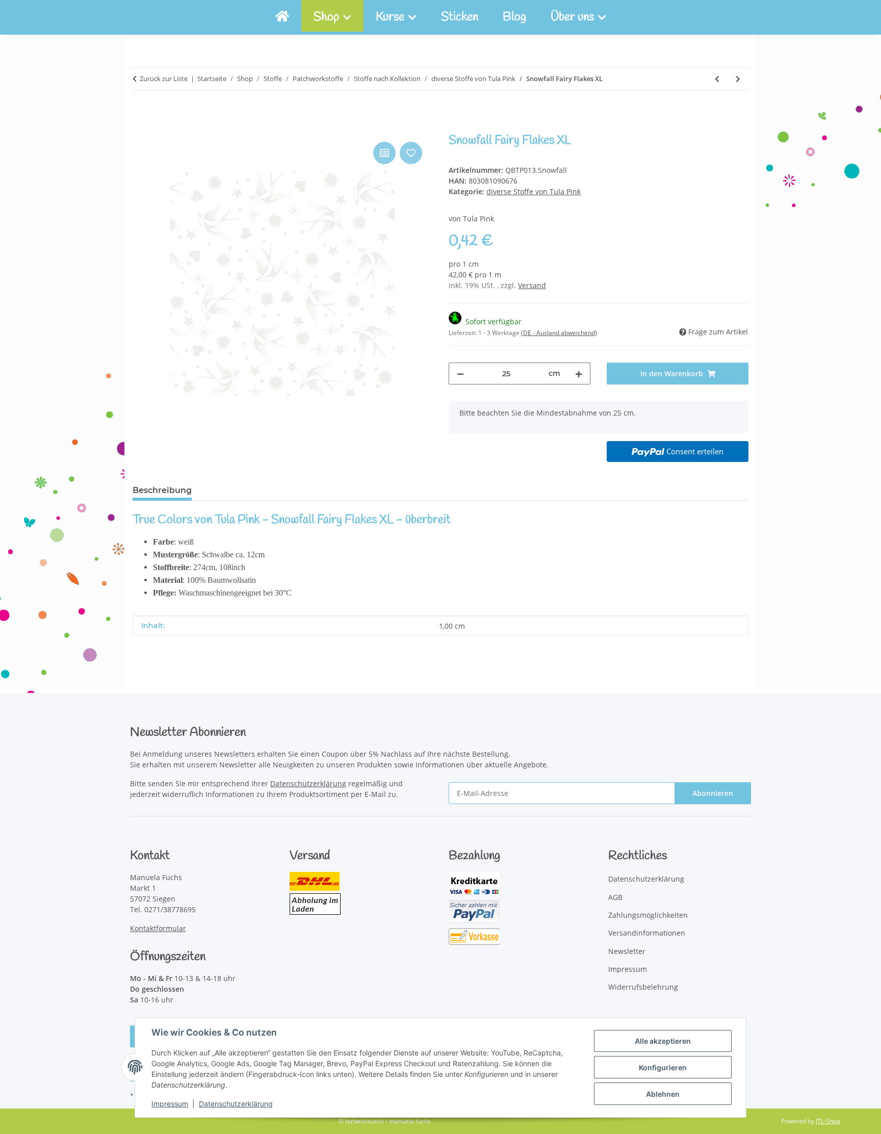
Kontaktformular (158, 928)
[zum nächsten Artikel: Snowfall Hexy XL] (738, 79)
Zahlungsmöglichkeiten (648, 915)
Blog (514, 17)
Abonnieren (712, 793)
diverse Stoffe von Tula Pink (533, 191)
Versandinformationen (646, 933)
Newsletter (626, 951)
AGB (615, 897)
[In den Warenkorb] (141, 128)
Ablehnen (663, 1094)
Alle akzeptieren (663, 1041)
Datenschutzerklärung (236, 1103)
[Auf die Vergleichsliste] (384, 153)
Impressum (169, 1103)
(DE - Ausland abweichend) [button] (559, 332)
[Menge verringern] (460, 373)
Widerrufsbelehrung (643, 987)
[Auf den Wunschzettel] (411, 153)
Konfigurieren (663, 1067)
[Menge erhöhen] (578, 373)
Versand (532, 285)
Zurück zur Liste (164, 78)
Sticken (459, 17)
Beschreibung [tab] (162, 490)
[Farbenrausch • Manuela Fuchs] (282, 17)
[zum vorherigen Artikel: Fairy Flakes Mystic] (717, 79)
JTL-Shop (828, 1121)
